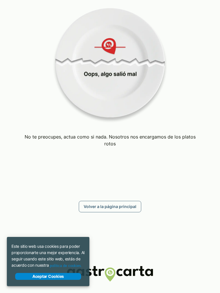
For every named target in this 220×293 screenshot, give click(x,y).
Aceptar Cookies (48, 276)
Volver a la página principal (110, 206)
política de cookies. (66, 266)
